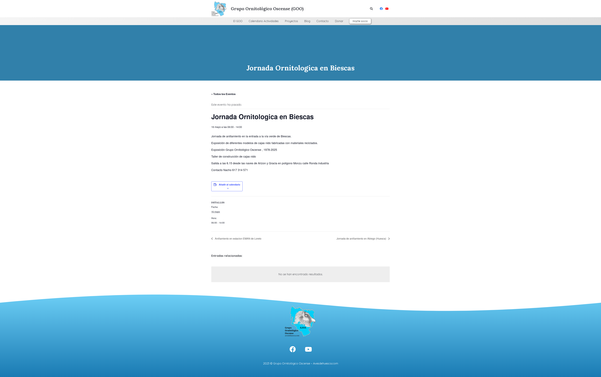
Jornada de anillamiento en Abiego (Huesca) (361, 238)
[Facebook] (381, 8)
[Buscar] (371, 9)
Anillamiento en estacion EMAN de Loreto (237, 238)
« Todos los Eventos (223, 94)
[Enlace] (219, 8)
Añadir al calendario (229, 184)
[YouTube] (387, 8)
